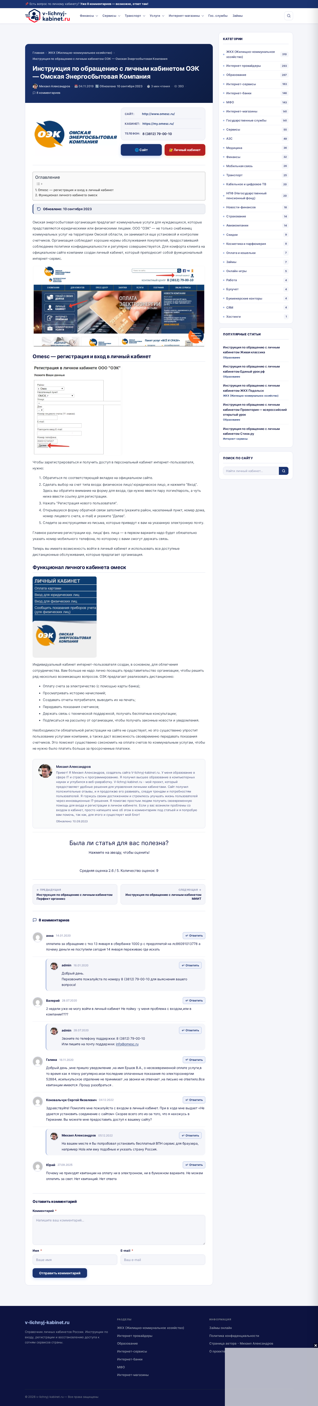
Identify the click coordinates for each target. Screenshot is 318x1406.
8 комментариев (48, 92)
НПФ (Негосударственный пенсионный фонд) (246, 195)
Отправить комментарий (60, 1273)
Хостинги (233, 316)
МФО (230, 102)
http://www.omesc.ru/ (158, 114)
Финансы (87, 15)
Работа (231, 280)
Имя (37, 1250)
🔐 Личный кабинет (185, 150)
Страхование (236, 216)
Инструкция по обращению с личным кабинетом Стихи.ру (251, 431)
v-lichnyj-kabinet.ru (50, 1397)
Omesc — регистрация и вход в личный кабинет (76, 190)
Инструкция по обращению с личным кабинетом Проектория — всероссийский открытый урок (255, 409)
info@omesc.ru (127, 1044)
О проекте (217, 1351)
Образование (236, 75)
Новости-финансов (241, 207)
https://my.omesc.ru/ (158, 123)
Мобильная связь (239, 166)
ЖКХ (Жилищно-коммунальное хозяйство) (80, 52)
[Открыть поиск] (288, 15)
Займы (238, 15)
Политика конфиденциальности (234, 1336)
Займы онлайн (220, 1328)
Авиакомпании (237, 225)
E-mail (127, 1250)
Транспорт (133, 15)
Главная (38, 52)
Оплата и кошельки (241, 253)
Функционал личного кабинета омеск (68, 195)
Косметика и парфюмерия (246, 244)
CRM (229, 307)
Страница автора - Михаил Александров (241, 1343)
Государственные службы (246, 120)
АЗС (229, 138)
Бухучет (232, 289)
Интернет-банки (238, 93)
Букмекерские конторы (244, 298)
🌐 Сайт (141, 150)
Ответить (196, 935)
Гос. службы (217, 15)
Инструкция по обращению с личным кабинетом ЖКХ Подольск (251, 388)
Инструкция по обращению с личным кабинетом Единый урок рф (251, 368)
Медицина (234, 148)
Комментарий (45, 1211)
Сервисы (109, 15)
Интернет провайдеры (243, 65)
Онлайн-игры (236, 271)
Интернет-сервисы (241, 84)
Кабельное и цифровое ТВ (246, 184)
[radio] (102, 862)
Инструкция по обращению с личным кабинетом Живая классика (251, 349)
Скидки (232, 234)
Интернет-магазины (184, 15)
